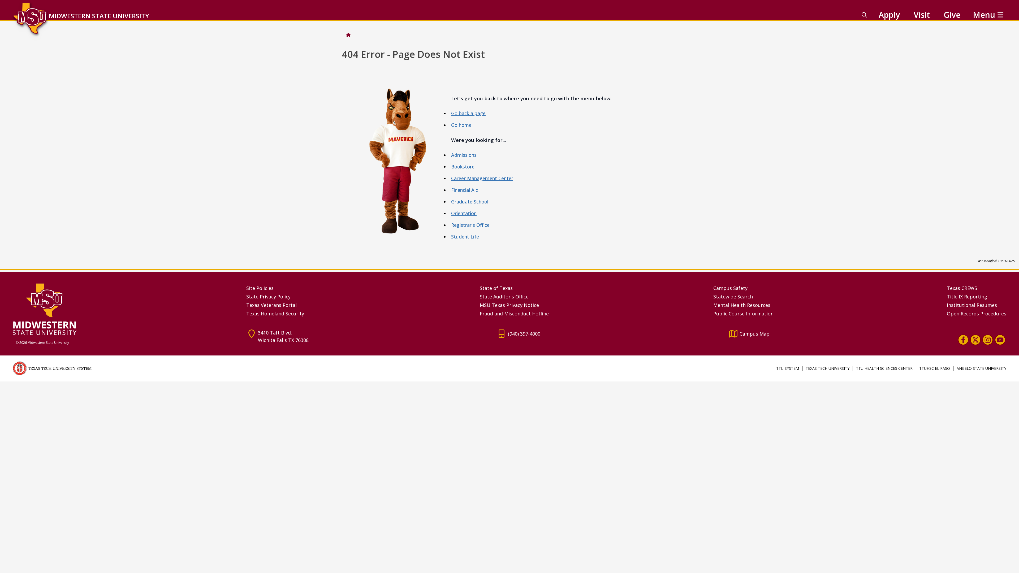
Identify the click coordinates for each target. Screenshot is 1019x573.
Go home (461, 125)
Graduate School (469, 201)
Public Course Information (743, 313)
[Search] (864, 15)
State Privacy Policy (268, 296)
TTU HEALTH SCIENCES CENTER (884, 368)
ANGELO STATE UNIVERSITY (981, 368)
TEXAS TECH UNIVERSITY (827, 368)
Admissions (464, 155)
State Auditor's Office (504, 296)
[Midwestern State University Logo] (126, 309)
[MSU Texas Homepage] (348, 35)
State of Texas (496, 288)
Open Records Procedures (976, 313)
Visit (922, 14)
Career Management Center (482, 178)
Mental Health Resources (741, 305)
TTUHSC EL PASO (934, 368)
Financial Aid (464, 190)
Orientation (464, 213)
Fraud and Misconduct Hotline (514, 313)
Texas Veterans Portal (271, 305)
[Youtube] (1000, 340)
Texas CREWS (962, 288)
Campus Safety (730, 288)
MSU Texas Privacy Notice (509, 305)
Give (952, 14)
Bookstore (462, 166)
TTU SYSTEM (787, 368)
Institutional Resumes (972, 305)
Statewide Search (733, 296)
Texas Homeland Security (275, 313)
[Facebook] (963, 340)
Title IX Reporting (967, 296)
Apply (889, 14)
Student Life (465, 236)
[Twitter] (975, 340)
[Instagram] (988, 340)
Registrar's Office (470, 225)
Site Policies (260, 288)
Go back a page (468, 113)
